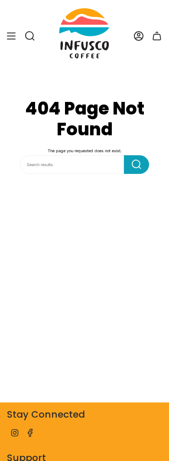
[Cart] (157, 36)
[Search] (136, 164)
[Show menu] (11, 36)
